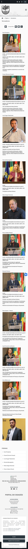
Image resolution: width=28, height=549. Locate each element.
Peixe (4, 232)
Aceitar (14, 536)
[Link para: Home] (2, 18)
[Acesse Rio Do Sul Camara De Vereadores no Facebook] (11, 489)
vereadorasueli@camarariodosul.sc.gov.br (15, 367)
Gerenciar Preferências (14, 544)
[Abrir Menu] (26, 10)
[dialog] (14, 532)
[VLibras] (19, 1)
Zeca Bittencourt (6, 380)
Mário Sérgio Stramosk (8, 195)
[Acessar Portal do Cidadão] (5, 10)
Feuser (4, 74)
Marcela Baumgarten (7, 160)
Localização (14, 507)
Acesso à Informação (14, 501)
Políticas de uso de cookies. (14, 528)
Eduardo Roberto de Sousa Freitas (10, 414)
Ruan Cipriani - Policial (8, 310)
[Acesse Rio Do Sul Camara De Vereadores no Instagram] (16, 489)
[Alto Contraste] (17, 1)
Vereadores (13, 18)
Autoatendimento (14, 502)
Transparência (14, 503)
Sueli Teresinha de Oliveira (8, 346)
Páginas (7, 18)
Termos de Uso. (11, 530)
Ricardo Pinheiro (6, 271)
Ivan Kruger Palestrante (8, 115)
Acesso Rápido (14, 499)
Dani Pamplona (6, 32)
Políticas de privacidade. (13, 529)
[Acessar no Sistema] (25, 2)
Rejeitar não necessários (14, 540)
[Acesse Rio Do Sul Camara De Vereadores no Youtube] (14, 489)
